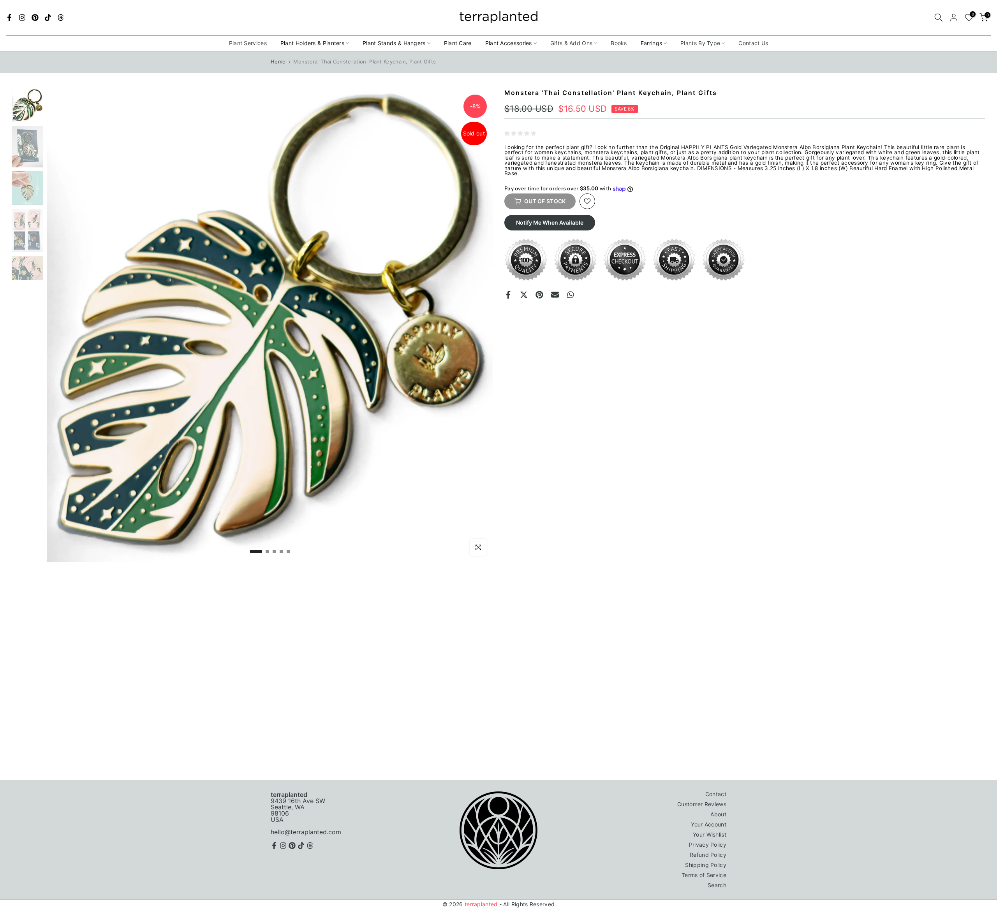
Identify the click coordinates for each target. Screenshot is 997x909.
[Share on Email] (555, 295)
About (718, 814)
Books (619, 43)
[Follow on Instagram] (22, 17)
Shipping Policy (705, 865)
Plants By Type (700, 43)
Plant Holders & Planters (312, 43)
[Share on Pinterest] (539, 295)
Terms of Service (704, 875)
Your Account (708, 824)
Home (278, 61)
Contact (715, 794)
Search (717, 885)
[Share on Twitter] (524, 295)
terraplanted (481, 904)
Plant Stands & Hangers (394, 43)
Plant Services (248, 43)
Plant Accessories (508, 43)
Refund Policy (708, 854)
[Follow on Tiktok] (47, 17)
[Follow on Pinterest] (35, 17)
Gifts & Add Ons (571, 43)
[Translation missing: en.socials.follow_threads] (60, 17)
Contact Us (753, 43)
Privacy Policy (707, 844)
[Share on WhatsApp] (570, 295)
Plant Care (458, 43)
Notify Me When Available (549, 222)
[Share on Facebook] (508, 295)
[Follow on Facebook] (9, 17)
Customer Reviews (701, 804)
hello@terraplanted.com (306, 832)
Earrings (651, 43)
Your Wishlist (709, 834)
